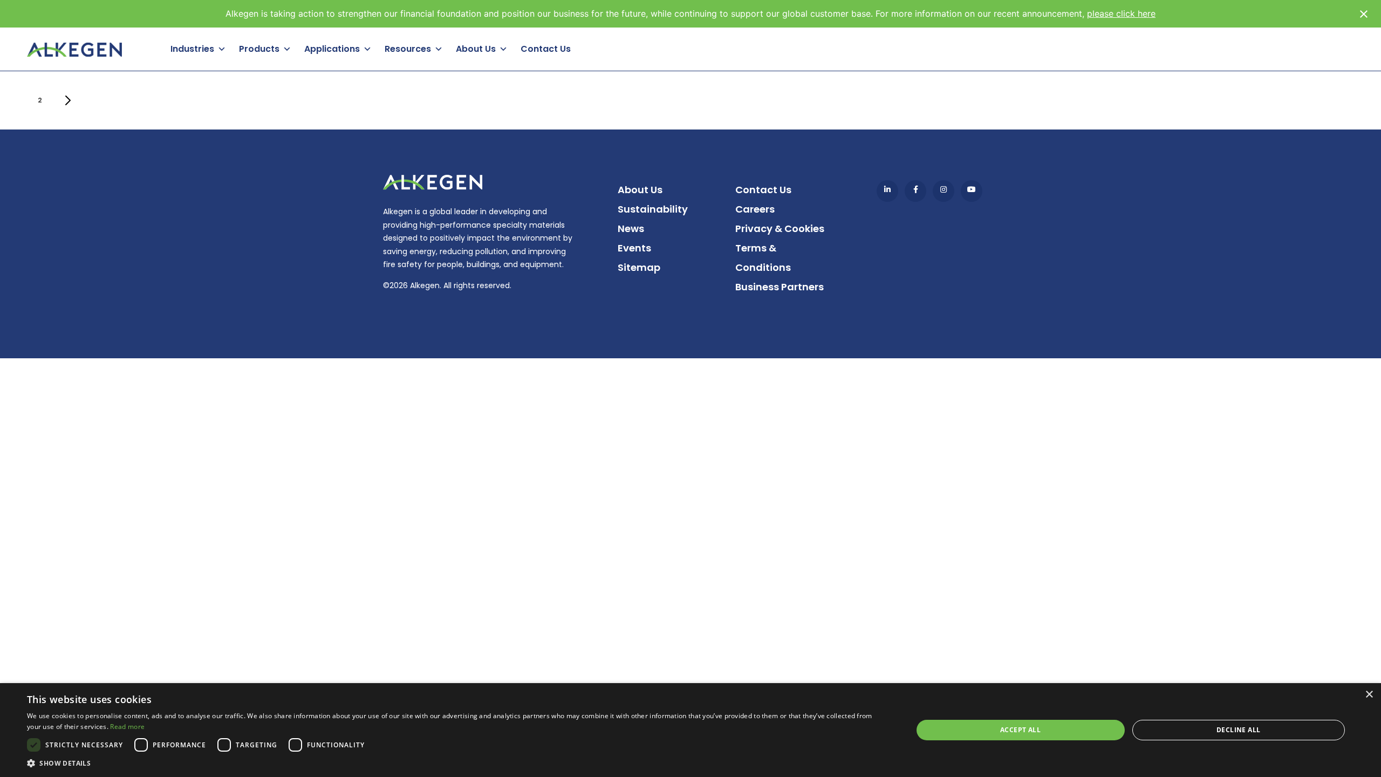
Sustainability (653, 209)
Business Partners (779, 287)
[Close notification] (1363, 14)
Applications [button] (332, 49)
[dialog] (690, 730)
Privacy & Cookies (779, 228)
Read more (127, 726)
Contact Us (546, 49)
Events (634, 248)
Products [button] (259, 49)
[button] (456, 763)
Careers (755, 209)
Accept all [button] (1020, 729)
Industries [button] (192, 49)
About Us (640, 189)
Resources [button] (408, 49)
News (631, 228)
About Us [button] (476, 49)
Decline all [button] (1238, 729)
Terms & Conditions (763, 257)
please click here (1121, 13)
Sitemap (639, 267)
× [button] (1369, 695)
